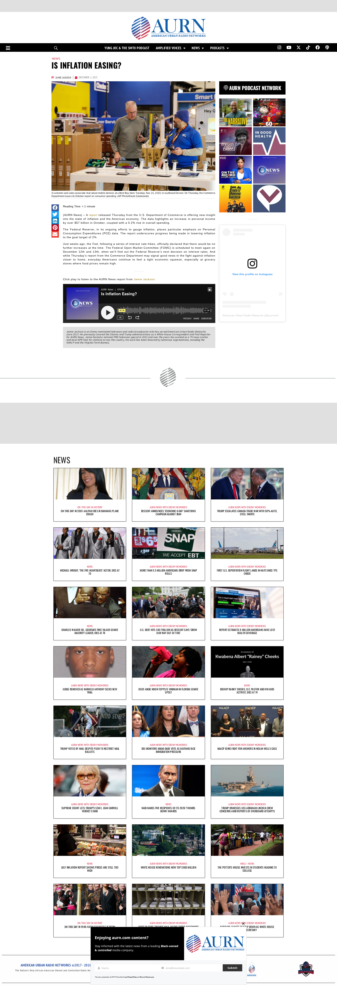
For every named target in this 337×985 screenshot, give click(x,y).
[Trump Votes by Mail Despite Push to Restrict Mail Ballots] (90, 721)
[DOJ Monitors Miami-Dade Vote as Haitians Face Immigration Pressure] (168, 721)
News (196, 48)
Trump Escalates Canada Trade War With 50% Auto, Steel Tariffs (247, 512)
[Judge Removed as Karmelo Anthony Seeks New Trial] (90, 662)
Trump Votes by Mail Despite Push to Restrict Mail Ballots (90, 750)
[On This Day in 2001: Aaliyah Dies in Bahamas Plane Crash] (90, 483)
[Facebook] (317, 47)
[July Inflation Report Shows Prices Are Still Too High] (90, 840)
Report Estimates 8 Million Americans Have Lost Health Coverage (247, 631)
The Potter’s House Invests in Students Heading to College (247, 868)
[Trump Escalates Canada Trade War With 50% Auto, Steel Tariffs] (247, 483)
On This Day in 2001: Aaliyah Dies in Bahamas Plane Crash (90, 512)
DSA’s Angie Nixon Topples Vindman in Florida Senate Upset (168, 690)
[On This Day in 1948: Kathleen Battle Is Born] (90, 899)
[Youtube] (289, 47)
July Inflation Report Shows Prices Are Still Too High (90, 868)
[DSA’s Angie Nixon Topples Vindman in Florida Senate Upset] (168, 662)
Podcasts (217, 48)
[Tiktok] (308, 47)
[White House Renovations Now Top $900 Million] (168, 840)
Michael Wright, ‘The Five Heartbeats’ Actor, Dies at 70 (89, 571)
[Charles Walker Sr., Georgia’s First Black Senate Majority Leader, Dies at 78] (90, 602)
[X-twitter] (298, 47)
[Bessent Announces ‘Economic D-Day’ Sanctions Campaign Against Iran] (168, 483)
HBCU (243, 863)
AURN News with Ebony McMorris (168, 507)
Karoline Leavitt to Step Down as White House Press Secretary (247, 928)
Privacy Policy (132, 977)
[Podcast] (327, 47)
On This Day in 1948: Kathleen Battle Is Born (90, 927)
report (93, 215)
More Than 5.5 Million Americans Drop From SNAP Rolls (168, 571)
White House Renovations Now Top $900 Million (168, 867)
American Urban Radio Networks (243, 315)
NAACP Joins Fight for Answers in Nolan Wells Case (247, 748)
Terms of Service (145, 977)
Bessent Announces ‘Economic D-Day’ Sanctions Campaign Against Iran (168, 512)
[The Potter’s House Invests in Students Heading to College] (247, 840)
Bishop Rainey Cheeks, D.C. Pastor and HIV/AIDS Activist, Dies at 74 (247, 690)
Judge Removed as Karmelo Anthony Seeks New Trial (90, 690)
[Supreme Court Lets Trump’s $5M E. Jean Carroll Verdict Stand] (90, 780)
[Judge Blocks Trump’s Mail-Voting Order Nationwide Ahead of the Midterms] (168, 899)
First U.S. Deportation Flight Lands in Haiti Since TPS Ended (247, 571)
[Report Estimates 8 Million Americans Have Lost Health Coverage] (247, 602)
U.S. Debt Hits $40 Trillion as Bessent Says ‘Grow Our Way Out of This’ (168, 631)
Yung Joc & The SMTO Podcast (127, 48)
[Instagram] (279, 47)
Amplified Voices (168, 48)
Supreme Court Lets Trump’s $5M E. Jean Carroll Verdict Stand (89, 809)
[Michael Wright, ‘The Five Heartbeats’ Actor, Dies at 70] (90, 543)
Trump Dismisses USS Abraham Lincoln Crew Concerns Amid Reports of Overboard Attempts (247, 809)
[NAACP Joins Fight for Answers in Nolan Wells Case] (247, 721)
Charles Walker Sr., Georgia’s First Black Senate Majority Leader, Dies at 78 (89, 631)
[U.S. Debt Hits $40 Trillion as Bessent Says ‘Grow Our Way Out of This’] (168, 602)
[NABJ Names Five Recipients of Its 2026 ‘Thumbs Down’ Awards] (168, 780)
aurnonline (274, 315)
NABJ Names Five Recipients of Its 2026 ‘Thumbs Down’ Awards (168, 809)
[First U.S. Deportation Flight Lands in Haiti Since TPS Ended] (247, 543)
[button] (55, 207)
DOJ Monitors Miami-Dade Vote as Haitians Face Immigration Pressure (168, 750)
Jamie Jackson (144, 279)
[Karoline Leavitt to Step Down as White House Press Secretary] (247, 899)
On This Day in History (89, 507)
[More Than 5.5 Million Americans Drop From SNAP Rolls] (168, 543)
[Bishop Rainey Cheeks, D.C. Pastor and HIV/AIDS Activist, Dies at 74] (247, 662)
